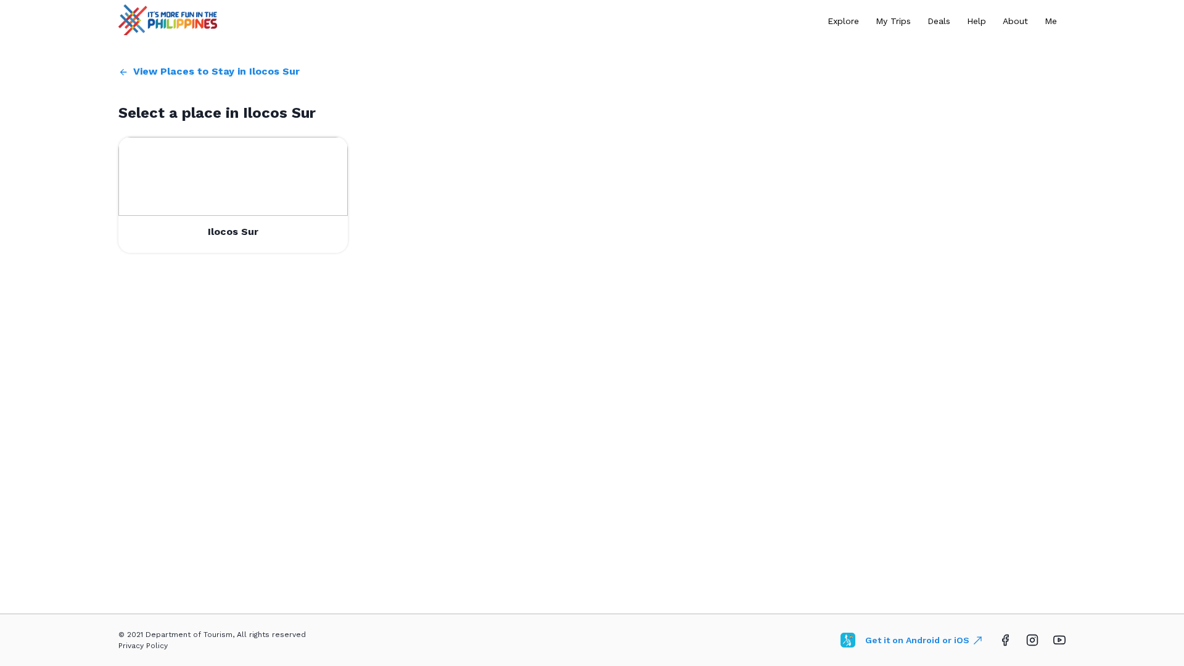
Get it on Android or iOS (917, 640)
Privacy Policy (143, 645)
